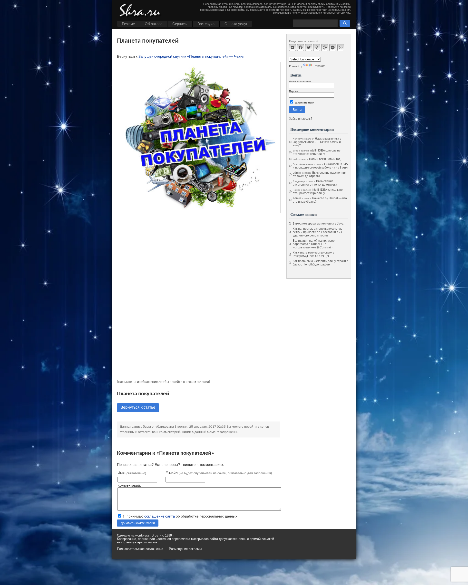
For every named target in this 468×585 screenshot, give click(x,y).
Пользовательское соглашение (140, 549)
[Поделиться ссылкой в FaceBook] (300, 47)
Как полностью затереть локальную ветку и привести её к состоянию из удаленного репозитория (317, 232)
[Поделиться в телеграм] (332, 47)
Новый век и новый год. (325, 159)
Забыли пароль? (300, 118)
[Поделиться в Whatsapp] (340, 47)
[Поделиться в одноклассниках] (316, 47)
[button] (345, 23)
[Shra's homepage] (141, 11)
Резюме (128, 24)
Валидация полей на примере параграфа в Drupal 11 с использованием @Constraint (314, 244)
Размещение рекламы (185, 549)
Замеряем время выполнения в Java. (318, 223)
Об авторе (153, 24)
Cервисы (179, 24)
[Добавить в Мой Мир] (324, 47)
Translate (319, 66)
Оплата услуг (235, 24)
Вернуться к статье (138, 407)
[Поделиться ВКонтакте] (292, 47)
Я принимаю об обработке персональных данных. (180, 516)
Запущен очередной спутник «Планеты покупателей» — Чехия (191, 56)
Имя (131, 473)
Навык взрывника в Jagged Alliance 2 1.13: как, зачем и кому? (317, 142)
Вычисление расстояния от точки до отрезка (320, 174)
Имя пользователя (300, 81)
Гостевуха (205, 24)
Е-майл (219, 473)
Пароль (293, 91)
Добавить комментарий (138, 523)
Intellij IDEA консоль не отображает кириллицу (317, 152)
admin (297, 172)
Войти (297, 110)
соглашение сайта (159, 516)
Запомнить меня (304, 102)
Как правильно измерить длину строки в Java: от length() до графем (320, 262)
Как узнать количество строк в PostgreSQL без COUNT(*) (313, 254)
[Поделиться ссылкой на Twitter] (308, 47)
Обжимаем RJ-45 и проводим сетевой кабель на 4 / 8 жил (320, 165)
